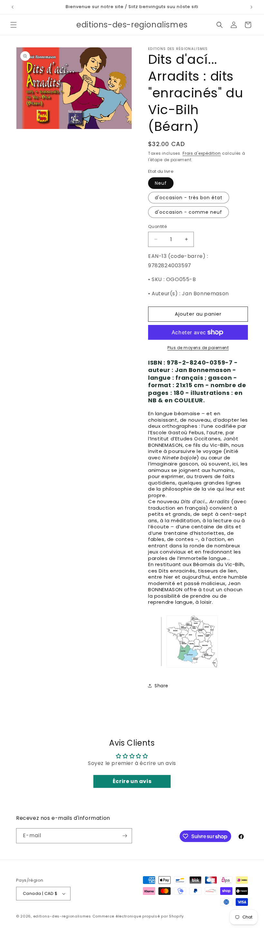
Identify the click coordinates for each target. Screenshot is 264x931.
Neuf (161, 183)
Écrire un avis (132, 781)
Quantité (157, 226)
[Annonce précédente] (12, 7)
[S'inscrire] (125, 835)
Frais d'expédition (202, 153)
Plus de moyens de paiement (198, 347)
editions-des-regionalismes (62, 916)
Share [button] (161, 685)
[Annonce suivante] (251, 7)
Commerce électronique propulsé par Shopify (138, 916)
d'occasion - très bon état (188, 197)
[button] (13, 25)
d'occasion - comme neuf (188, 212)
